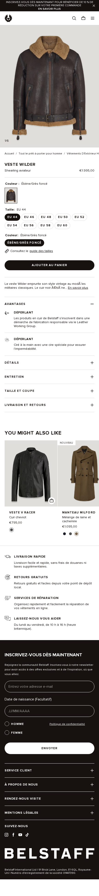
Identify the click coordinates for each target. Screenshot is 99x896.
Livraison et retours (25, 405)
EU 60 (62, 225)
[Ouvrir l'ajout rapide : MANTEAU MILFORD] (64, 533)
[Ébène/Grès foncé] (11, 196)
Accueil (9, 153)
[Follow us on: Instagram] (6, 834)
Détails (12, 363)
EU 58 (45, 225)
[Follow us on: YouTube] (20, 834)
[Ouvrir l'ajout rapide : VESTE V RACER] (11, 530)
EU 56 (29, 225)
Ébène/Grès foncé (24, 243)
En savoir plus (78, 288)
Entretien (14, 377)
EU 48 (46, 217)
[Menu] (92, 18)
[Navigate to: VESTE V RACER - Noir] (31, 473)
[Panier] (83, 18)
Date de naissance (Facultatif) (28, 699)
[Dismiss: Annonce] (94, 5)
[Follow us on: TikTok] (27, 834)
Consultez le (31, 251)
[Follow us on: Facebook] (13, 834)
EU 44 (12, 217)
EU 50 (63, 217)
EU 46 (29, 217)
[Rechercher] (74, 18)
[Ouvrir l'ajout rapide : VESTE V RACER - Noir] (51, 500)
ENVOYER (49, 748)
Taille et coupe (20, 391)
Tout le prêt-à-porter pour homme (40, 153)
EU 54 (12, 225)
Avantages (15, 304)
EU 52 (79, 217)
